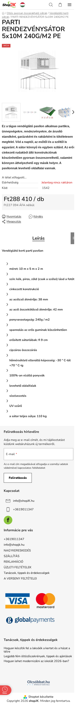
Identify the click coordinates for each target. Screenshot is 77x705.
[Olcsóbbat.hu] (38, 683)
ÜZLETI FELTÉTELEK (17, 567)
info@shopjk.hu (14, 545)
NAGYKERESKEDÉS (17, 550)
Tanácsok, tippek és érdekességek (27, 573)
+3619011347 (23, 509)
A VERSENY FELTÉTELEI (20, 578)
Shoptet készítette (40, 697)
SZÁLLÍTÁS (11, 556)
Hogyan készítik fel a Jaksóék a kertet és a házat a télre (37, 650)
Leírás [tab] (38, 238)
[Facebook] (8, 520)
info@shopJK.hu (23, 501)
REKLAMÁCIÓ (13, 562)
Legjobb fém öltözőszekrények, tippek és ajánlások (38, 656)
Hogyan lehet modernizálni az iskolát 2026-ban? (36, 661)
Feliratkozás (18, 478)
